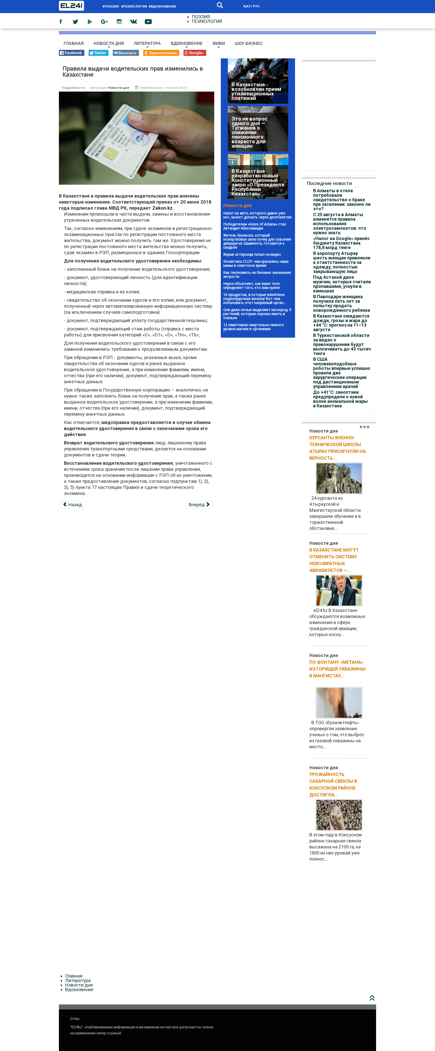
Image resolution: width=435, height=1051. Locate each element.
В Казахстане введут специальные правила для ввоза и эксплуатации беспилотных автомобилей (258, 86)
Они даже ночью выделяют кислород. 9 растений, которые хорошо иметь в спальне (257, 313)
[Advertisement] (136, 548)
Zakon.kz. (163, 208)
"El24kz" (76, 1030)
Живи (218, 45)
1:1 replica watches (127, 888)
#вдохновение (162, 6)
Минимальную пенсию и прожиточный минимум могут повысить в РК (251, 137)
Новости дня (109, 45)
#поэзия (111, 6)
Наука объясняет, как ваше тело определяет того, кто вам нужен (251, 285)
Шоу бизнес (249, 43)
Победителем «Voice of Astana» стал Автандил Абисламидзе (254, 226)
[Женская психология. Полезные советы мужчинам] (339, 823)
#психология (134, 6)
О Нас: (75, 1022)
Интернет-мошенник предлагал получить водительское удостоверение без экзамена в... (335, 564)
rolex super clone (165, 888)
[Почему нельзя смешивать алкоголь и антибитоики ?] (339, 484)
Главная (74, 43)
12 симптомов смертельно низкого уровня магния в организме (253, 326)
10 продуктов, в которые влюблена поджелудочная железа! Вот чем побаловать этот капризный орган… (254, 298)
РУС (256, 6)
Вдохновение (187, 45)
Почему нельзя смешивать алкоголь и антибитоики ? (338, 444)
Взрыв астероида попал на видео (252, 254)
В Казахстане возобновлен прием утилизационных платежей (256, 187)
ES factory (10, 888)
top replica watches (86, 888)
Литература (147, 45)
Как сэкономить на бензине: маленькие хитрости (257, 274)
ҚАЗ (246, 6)
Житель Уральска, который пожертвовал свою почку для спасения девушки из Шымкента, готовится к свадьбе (257, 241)
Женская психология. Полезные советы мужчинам (336, 783)
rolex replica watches (43, 888)
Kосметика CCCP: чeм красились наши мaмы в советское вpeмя (255, 263)
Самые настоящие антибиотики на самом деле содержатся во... (332, 674)
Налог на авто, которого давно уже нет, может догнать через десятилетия (257, 215)
